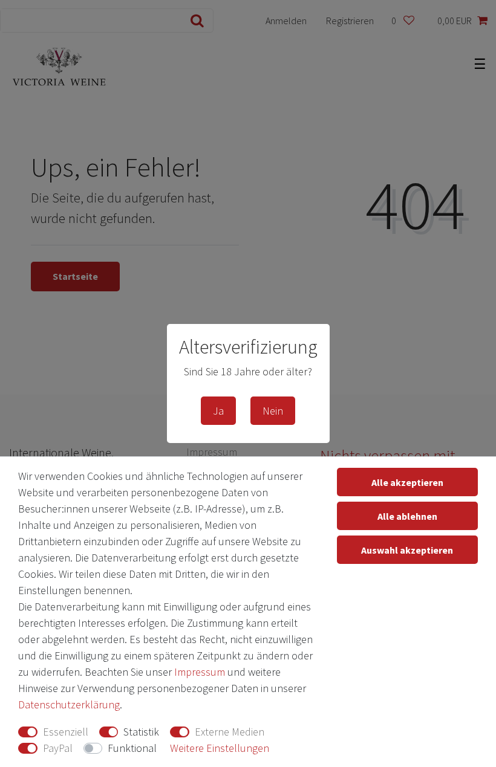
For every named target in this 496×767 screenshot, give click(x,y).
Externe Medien (229, 732)
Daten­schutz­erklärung (69, 704)
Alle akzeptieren (407, 482)
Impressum (199, 672)
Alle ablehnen (407, 516)
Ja (218, 411)
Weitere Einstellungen (219, 748)
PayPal (58, 748)
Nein (273, 411)
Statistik (141, 732)
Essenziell (65, 732)
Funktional (132, 748)
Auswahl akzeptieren (407, 550)
